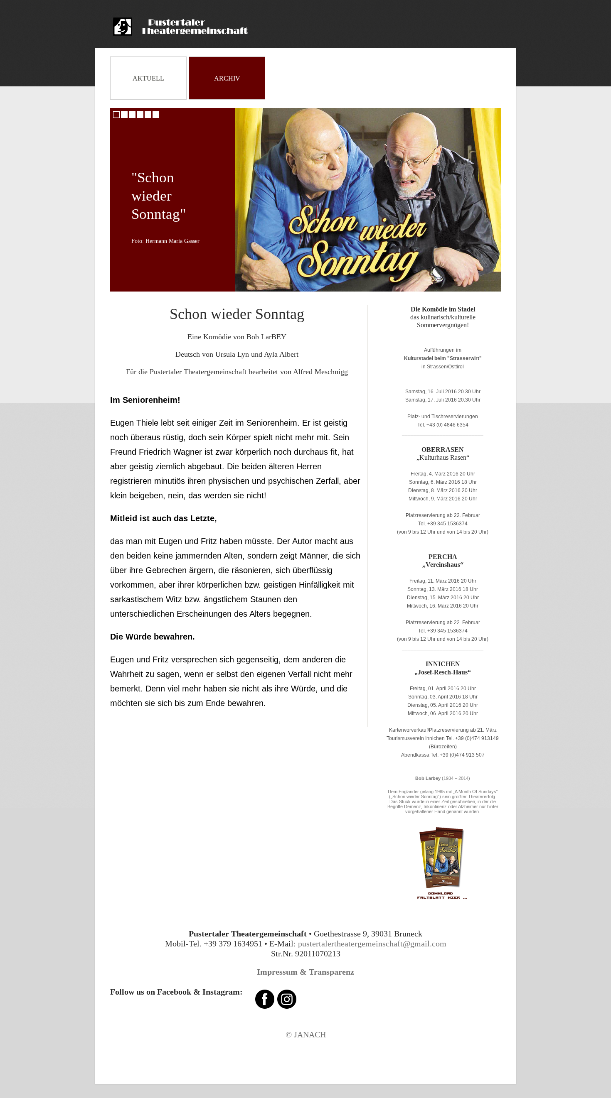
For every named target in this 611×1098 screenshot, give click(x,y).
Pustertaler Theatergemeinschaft (187, 26)
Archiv (227, 78)
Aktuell (148, 78)
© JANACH (306, 1034)
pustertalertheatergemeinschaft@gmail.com (371, 943)
